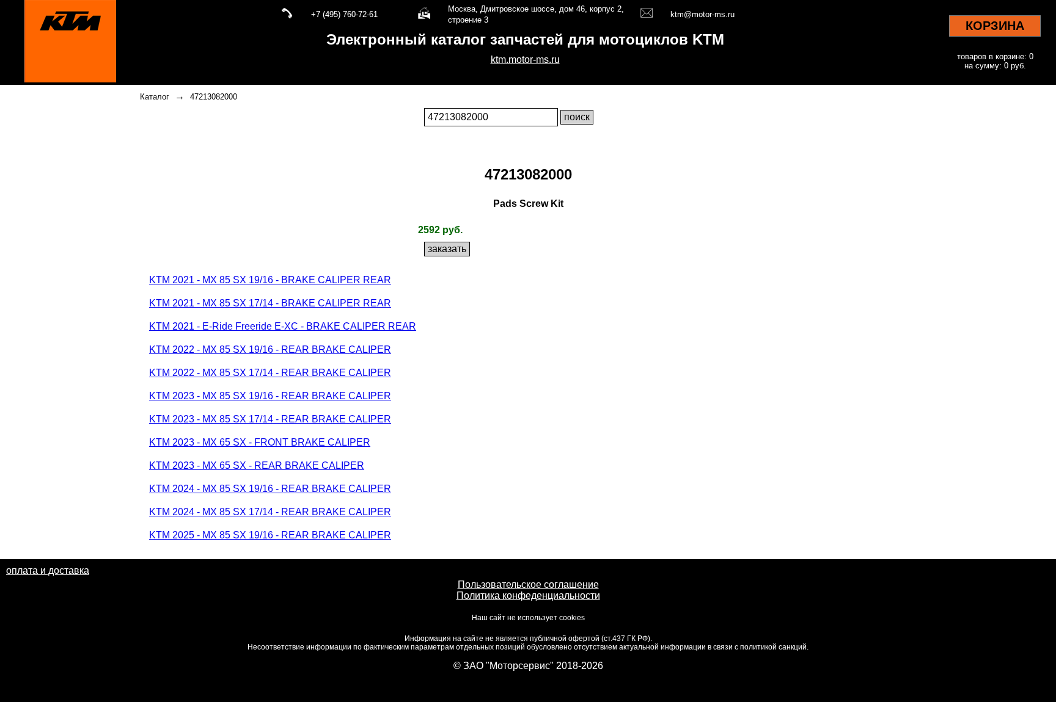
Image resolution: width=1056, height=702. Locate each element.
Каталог (154, 96)
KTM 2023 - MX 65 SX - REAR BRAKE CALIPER (256, 465)
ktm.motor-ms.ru (525, 59)
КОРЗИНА (995, 25)
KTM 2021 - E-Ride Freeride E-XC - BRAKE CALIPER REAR (282, 326)
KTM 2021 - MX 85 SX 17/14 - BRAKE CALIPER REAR (270, 303)
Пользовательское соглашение (528, 584)
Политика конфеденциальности (528, 595)
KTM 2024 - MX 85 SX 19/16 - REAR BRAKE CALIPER (270, 488)
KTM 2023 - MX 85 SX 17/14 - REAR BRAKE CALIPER (270, 419)
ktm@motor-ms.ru (702, 14)
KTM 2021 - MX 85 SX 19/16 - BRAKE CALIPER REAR (270, 280)
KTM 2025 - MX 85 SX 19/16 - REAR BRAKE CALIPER (270, 535)
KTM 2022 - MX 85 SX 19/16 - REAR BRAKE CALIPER (270, 349)
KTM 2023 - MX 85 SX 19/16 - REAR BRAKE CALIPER (270, 396)
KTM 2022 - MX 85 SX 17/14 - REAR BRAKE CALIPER (270, 372)
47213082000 (213, 96)
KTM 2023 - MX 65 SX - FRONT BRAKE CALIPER (259, 442)
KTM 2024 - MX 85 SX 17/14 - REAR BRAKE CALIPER (270, 512)
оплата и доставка (47, 570)
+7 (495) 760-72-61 (344, 14)
